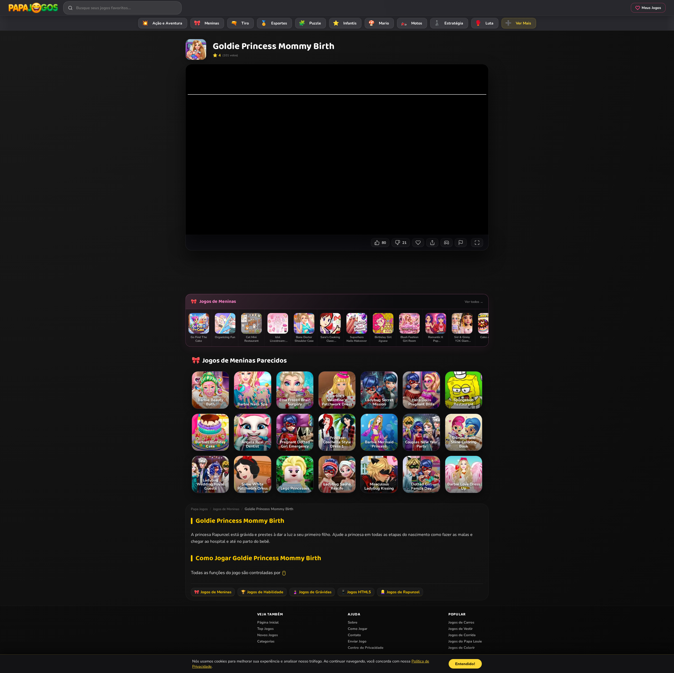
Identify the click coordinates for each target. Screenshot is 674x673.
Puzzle (310, 23)
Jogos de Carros (461, 622)
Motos (411, 23)
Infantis (344, 23)
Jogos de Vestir (460, 628)
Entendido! (465, 664)
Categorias (265, 641)
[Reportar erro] (461, 242)
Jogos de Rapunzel (400, 592)
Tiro (240, 23)
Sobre (352, 622)
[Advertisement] (337, 270)
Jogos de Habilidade (262, 592)
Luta (484, 23)
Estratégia (448, 23)
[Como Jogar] (446, 242)
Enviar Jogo (357, 641)
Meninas (206, 23)
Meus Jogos (651, 7)
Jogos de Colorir (461, 647)
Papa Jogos (199, 509)
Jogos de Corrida (461, 635)
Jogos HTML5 (356, 592)
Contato (354, 635)
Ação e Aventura (162, 23)
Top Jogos (265, 628)
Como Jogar (357, 628)
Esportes (274, 23)
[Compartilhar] (432, 242)
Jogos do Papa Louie (465, 641)
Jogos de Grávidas (312, 592)
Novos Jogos (267, 635)
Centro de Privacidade (365, 647)
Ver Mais (518, 23)
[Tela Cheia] (477, 242)
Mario (378, 23)
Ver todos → (474, 301)
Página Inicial (268, 622)
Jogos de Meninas (217, 301)
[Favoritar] (418, 242)
